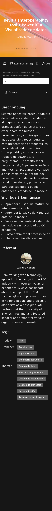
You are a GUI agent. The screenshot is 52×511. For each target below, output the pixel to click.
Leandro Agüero (26, 37)
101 (48, 63)
